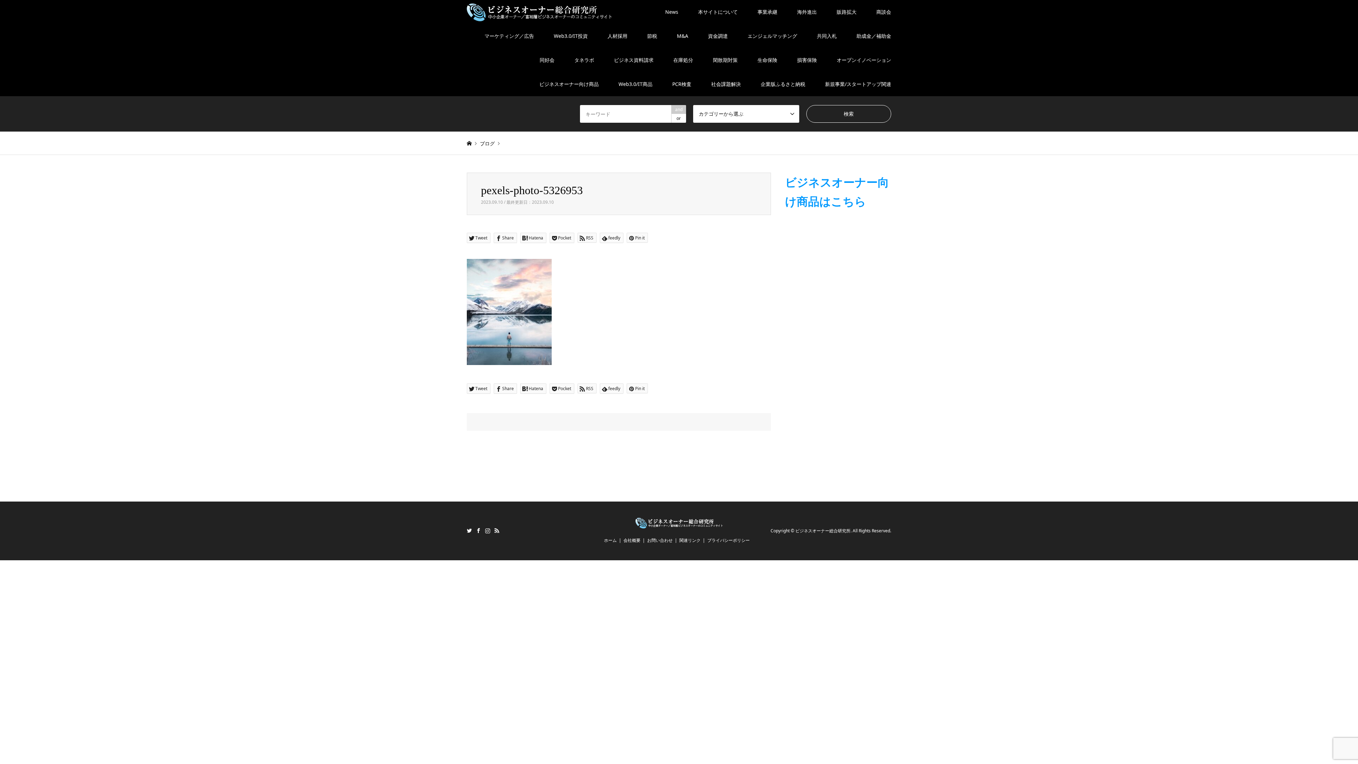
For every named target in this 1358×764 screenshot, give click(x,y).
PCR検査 (681, 84)
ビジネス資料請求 (634, 60)
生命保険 (767, 60)
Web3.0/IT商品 (635, 84)
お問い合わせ (660, 540)
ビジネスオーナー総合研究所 (823, 531)
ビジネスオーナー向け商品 (569, 84)
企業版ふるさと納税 (783, 84)
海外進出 (807, 11)
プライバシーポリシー (728, 540)
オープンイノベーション (864, 60)
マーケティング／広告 (509, 36)
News (671, 11)
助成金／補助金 (874, 36)
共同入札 (827, 36)
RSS (496, 530)
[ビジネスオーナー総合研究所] (539, 11)
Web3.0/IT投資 (571, 36)
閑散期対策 (725, 60)
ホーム (610, 540)
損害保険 (807, 60)
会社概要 (631, 540)
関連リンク (690, 540)
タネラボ (584, 60)
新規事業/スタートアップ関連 (858, 84)
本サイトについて (718, 11)
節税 (652, 36)
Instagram (487, 530)
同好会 (547, 60)
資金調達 (718, 36)
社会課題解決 (726, 84)
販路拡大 (847, 11)
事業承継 (767, 11)
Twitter (469, 530)
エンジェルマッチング (772, 36)
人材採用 (617, 36)
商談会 (883, 11)
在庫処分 (683, 60)
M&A (682, 36)
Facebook (478, 530)
